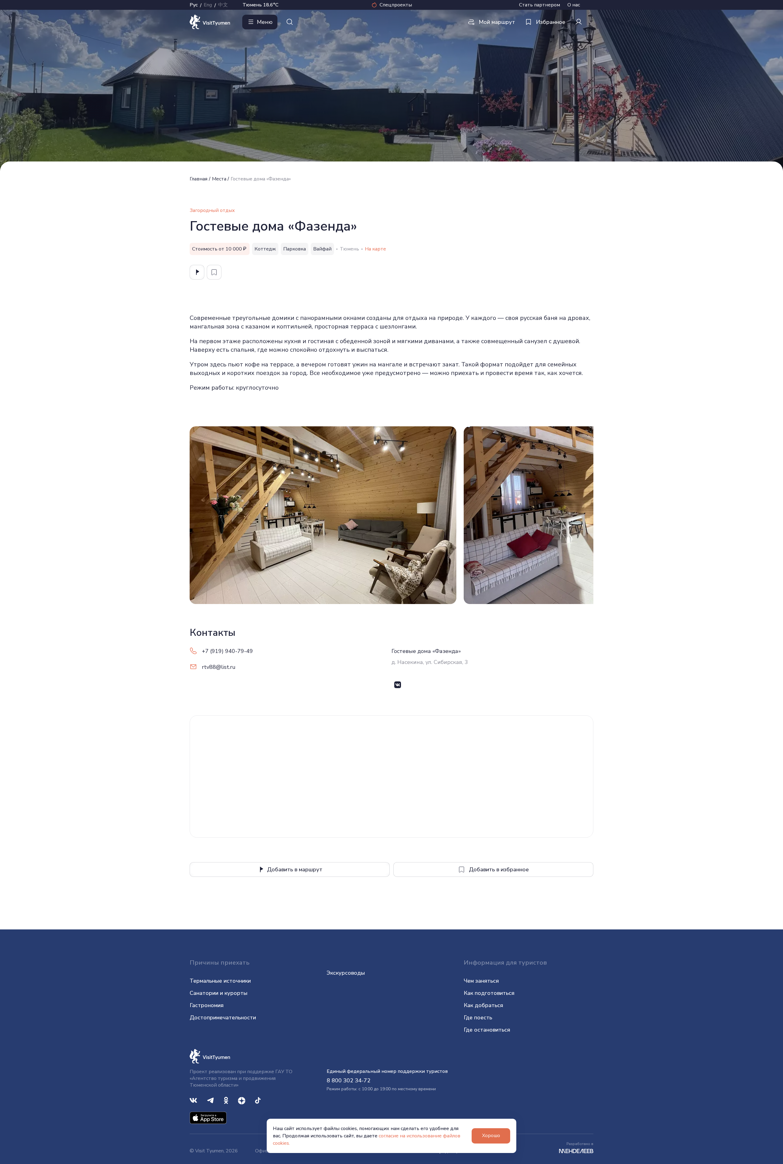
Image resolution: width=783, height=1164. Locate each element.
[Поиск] (289, 22)
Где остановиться (487, 1029)
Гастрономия (207, 1005)
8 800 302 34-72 (348, 1080)
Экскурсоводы (346, 973)
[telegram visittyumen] (210, 1100)
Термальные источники (220, 980)
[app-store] (208, 1117)
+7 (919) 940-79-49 (227, 651)
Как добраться (483, 1005)
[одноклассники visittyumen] (226, 1100)
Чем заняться (481, 980)
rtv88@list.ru (219, 667)
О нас (573, 5)
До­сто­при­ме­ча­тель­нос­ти (223, 1017)
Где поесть (478, 1017)
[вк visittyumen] (193, 1100)
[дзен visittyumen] (241, 1100)
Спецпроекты (396, 5)
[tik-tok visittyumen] (258, 1100)
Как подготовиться (489, 993)
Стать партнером (539, 5)
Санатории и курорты (218, 993)
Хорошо (491, 1135)
